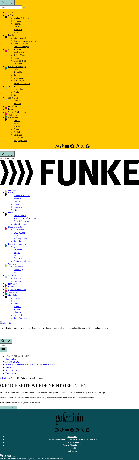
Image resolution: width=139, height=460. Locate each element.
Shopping (18, 63)
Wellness (12, 86)
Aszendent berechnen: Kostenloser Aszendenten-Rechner (30, 364)
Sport (16, 94)
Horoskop (12, 106)
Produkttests (10, 373)
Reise (16, 32)
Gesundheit (18, 89)
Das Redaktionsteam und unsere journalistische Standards (72, 439)
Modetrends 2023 (12, 361)
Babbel (17, 131)
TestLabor (12, 114)
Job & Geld (13, 97)
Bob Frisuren (11, 370)
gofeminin (4, 378)
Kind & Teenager (21, 46)
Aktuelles (12, 12)
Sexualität (18, 72)
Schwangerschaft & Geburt (25, 40)
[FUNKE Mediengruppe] (7, 455)
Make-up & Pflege (21, 60)
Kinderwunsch (20, 37)
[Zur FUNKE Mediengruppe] (69, 184)
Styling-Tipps (19, 55)
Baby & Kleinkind (21, 43)
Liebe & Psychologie (17, 66)
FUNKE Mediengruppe (24, 458)
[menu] (3, 349)
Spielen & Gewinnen (17, 111)
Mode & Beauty (15, 49)
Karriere (17, 100)
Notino (17, 126)
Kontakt (72, 447)
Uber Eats (18, 134)
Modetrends (19, 52)
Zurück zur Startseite (8, 408)
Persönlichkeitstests (22, 83)
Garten (16, 26)
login (1, 333)
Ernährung (18, 92)
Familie (11, 35)
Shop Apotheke (20, 140)
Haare (16, 57)
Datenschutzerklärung (72, 442)
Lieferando (18, 137)
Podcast (8, 367)
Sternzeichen (10, 358)
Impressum (72, 436)
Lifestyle (11, 15)
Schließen (9, 4)
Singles (17, 74)
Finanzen (17, 103)
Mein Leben (19, 77)
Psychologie (19, 80)
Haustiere (18, 29)
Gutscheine (13, 117)
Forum (11, 109)
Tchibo (17, 120)
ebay (16, 123)
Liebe (16, 69)
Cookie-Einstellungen (72, 445)
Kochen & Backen (22, 18)
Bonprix (17, 129)
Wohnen (17, 20)
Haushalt (17, 23)
